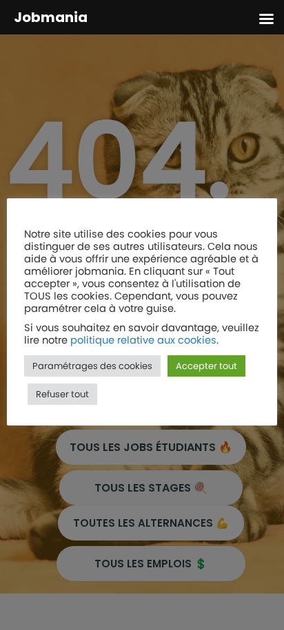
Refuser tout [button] (62, 394)
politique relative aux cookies (143, 340)
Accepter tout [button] (206, 365)
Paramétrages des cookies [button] (92, 365)
